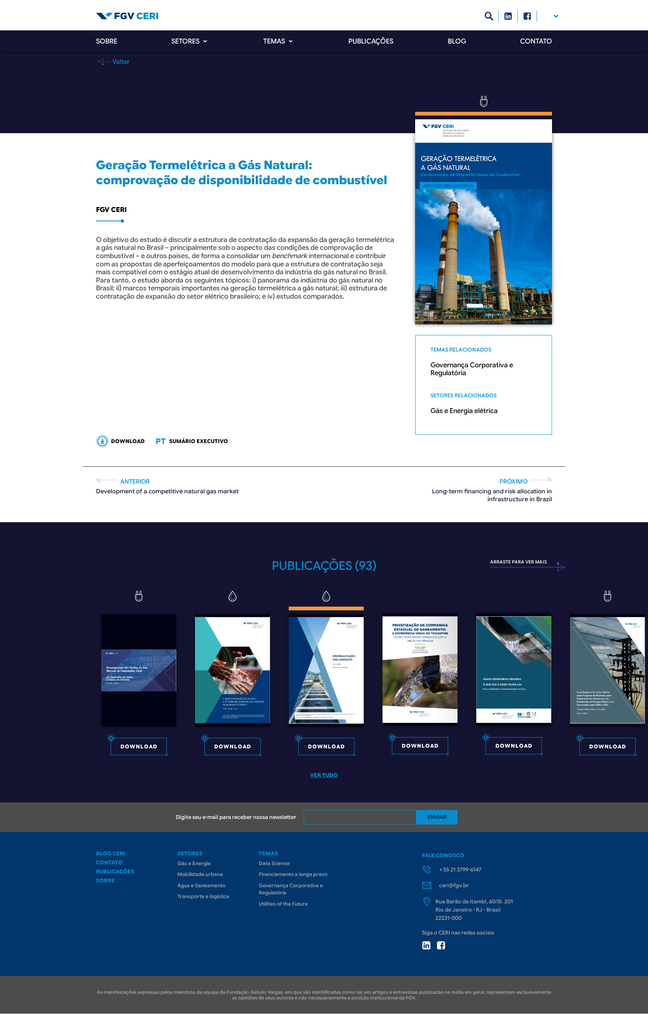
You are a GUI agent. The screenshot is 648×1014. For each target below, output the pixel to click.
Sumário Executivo (198, 441)
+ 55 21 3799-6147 (460, 869)
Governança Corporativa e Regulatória (471, 369)
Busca (489, 16)
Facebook (527, 16)
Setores (185, 41)
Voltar (120, 61)
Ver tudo (324, 775)
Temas (274, 41)
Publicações (370, 41)
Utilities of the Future (283, 904)
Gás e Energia (194, 863)
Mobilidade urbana (200, 874)
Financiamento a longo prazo (293, 874)
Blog (457, 41)
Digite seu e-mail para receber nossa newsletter (236, 817)
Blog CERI (110, 853)
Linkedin (508, 16)
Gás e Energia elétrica (464, 411)
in (426, 945)
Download (139, 746)
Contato (536, 41)
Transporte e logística (203, 896)
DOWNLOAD (128, 441)
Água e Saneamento (201, 885)
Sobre (106, 41)
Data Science (274, 863)
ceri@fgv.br (454, 885)
